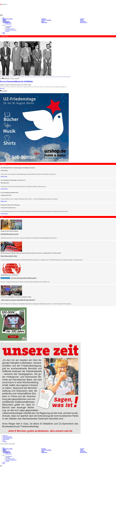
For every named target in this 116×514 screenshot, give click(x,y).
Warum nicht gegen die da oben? (8, 207)
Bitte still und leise (5, 182)
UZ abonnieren (8, 26)
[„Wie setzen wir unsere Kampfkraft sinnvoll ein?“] (11, 295)
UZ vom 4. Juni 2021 (14, 78)
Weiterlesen (2, 88)
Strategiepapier (8, 23)
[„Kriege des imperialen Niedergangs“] (11, 273)
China (6, 22)
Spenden (7, 31)
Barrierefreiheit (6, 439)
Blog (4, 18)
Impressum (5, 435)
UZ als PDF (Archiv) (9, 28)
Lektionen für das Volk (6, 195)
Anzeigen (5, 441)
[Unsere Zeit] (17, 13)
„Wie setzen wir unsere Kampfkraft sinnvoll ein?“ (18, 300)
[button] (0, 445)
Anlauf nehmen (4, 170)
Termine (4, 20)
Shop (4, 32)
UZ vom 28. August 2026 (10, 30)
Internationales (6, 78)
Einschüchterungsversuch (9, 234)
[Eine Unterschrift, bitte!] (11, 251)
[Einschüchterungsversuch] (11, 229)
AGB (4, 440)
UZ (3, 17)
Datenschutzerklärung (7, 436)
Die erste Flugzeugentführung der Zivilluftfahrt (16, 81)
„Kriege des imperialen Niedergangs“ (24, 278)
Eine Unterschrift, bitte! (9, 256)
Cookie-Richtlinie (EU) (8, 437)
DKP (4, 33)
